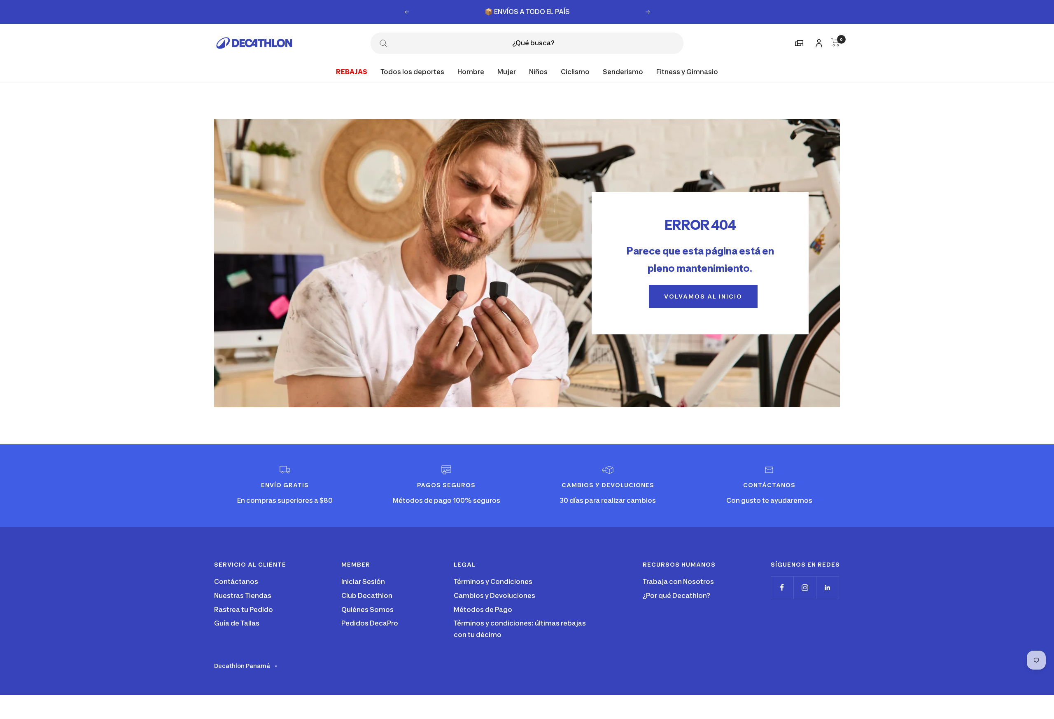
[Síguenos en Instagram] (804, 587)
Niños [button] (538, 71)
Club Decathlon (366, 595)
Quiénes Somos (367, 609)
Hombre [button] (470, 71)
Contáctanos (236, 581)
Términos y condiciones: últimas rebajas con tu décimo (520, 629)
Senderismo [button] (623, 71)
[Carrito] (835, 42)
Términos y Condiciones (493, 581)
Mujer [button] (506, 71)
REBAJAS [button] (351, 71)
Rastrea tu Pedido (243, 609)
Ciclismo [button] (575, 71)
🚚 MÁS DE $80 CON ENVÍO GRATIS (528, 11)
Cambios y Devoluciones (494, 595)
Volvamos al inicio (703, 296)
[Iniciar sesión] (817, 41)
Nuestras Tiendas (242, 595)
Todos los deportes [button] (412, 71)
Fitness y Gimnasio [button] (687, 71)
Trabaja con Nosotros (678, 581)
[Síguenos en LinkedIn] (827, 587)
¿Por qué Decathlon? (676, 595)
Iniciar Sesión (363, 581)
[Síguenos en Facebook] (782, 587)
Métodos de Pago (483, 609)
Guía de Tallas (236, 623)
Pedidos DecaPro (369, 623)
